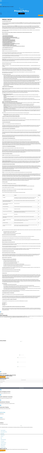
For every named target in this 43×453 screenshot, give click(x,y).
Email (1, 417)
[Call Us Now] (1, 410)
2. (7, 36)
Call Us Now (2, 412)
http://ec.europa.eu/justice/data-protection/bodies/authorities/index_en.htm (31, 157)
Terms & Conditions (3, 430)
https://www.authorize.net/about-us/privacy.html (9, 60)
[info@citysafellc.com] (1, 1)
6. (8, 39)
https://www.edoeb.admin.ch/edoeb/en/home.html (33, 159)
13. (9, 45)
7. (8, 40)
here (35, 125)
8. (8, 41)
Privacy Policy (2, 433)
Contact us (2, 436)
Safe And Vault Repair (3, 439)
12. (8, 44)
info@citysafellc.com (4, 2)
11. (11, 43)
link (14, 126)
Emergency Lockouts (3, 447)
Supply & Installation (3, 444)
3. (9, 37)
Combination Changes (3, 442)
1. (7, 35)
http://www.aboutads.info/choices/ (19, 162)
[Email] (1, 416)
